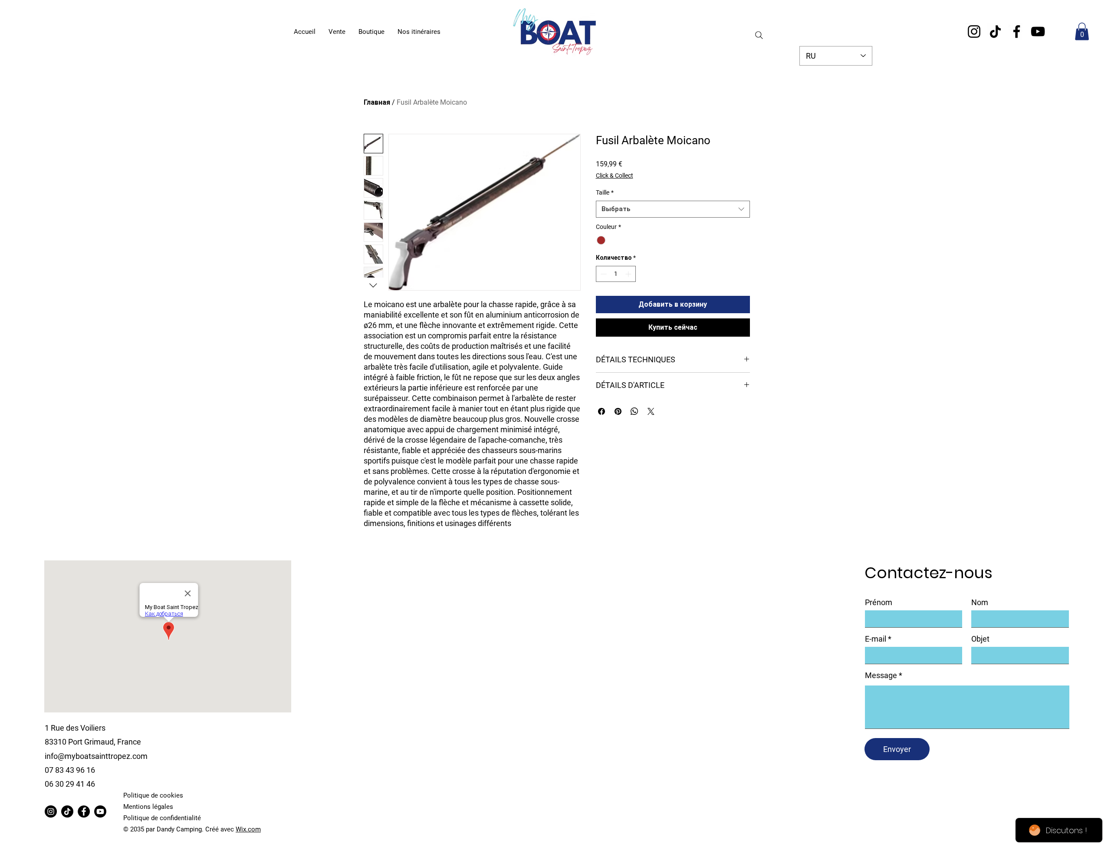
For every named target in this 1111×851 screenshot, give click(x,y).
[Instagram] (974, 31)
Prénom (878, 602)
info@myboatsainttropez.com (96, 756)
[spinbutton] (616, 273)
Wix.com (248, 829)
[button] (1082, 31)
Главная (377, 102)
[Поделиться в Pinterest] (618, 411)
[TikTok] (995, 31)
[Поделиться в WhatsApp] (634, 411)
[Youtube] (100, 811)
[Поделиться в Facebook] (601, 411)
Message (881, 675)
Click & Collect (614, 175)
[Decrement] (602, 273)
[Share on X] (651, 411)
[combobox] (673, 209)
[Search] (759, 35)
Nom (979, 602)
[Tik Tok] (67, 811)
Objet (980, 639)
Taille (605, 192)
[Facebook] (1016, 31)
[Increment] (629, 273)
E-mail (875, 639)
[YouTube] (1037, 31)
